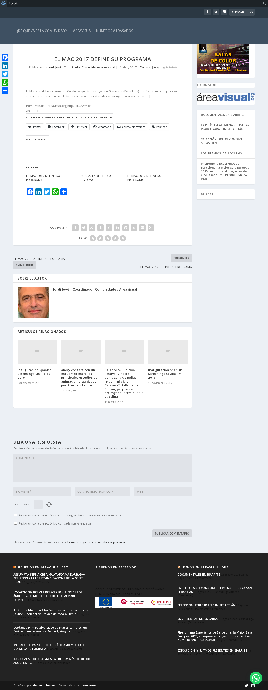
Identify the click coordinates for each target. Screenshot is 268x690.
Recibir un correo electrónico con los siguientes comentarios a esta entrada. (70, 515)
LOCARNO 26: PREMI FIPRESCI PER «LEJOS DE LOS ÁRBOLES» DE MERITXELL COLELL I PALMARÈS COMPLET (47, 596)
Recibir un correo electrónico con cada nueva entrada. (54, 523)
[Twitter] (5, 74)
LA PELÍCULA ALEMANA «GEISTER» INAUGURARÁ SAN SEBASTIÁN (225, 127)
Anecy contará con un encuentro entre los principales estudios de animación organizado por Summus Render (79, 377)
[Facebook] (5, 57)
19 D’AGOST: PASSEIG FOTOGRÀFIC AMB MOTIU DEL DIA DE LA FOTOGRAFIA (50, 647)
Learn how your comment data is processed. (97, 542)
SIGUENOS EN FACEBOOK (115, 567)
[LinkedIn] (5, 66)
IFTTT (35, 111)
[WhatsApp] (5, 82)
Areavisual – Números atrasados (103, 30)
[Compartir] (5, 91)
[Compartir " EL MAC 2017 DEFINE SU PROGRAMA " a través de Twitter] (84, 227)
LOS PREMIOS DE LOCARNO (221, 153)
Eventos (145, 67)
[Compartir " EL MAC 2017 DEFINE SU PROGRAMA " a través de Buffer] (125, 227)
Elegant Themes (44, 685)
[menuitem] (3, 3)
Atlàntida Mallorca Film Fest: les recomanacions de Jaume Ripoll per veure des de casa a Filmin (50, 612)
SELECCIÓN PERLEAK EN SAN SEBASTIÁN (221, 141)
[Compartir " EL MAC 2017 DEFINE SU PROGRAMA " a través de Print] (151, 227)
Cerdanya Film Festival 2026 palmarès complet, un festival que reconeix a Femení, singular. (50, 629)
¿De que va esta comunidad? (42, 30)
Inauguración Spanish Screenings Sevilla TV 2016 (35, 374)
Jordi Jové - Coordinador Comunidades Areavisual (81, 67)
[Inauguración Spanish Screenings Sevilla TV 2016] (37, 352)
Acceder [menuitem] (14, 3)
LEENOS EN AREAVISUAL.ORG (205, 567)
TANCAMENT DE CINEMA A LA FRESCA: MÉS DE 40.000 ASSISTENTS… (51, 661)
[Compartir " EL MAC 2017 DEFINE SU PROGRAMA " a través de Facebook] (75, 227)
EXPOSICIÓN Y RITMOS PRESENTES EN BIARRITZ (212, 650)
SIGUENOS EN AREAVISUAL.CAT (42, 567)
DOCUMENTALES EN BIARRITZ (222, 115)
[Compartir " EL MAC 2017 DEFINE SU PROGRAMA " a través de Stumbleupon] (134, 227)
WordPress (90, 685)
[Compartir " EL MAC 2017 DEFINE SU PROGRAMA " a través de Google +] (92, 227)
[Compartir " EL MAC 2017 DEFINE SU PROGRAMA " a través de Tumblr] (100, 227)
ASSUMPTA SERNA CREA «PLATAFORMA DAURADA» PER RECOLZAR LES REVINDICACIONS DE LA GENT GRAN (49, 578)
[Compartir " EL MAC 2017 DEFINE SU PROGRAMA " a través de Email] (142, 227)
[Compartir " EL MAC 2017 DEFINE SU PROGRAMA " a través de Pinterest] (109, 227)
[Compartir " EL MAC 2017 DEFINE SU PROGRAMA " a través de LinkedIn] (117, 227)
